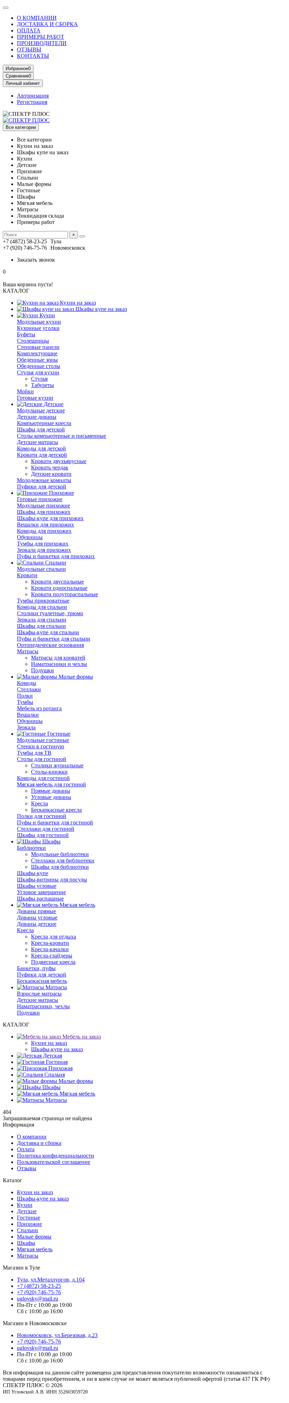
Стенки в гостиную (40, 746)
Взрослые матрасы (39, 994)
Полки (25, 696)
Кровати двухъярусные (58, 461)
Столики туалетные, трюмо (50, 613)
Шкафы (51, 841)
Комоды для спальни (42, 607)
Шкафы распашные (40, 899)
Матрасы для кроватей (58, 658)
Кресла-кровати (50, 943)
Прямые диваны (50, 791)
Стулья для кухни (38, 372)
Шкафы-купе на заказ (57, 1049)
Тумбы (25, 702)
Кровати (27, 575)
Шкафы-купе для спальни (48, 632)
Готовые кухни (35, 398)
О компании (32, 1137)
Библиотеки (31, 848)
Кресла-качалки (50, 949)
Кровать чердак (49, 467)
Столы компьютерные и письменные (61, 436)
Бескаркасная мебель (42, 981)
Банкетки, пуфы (36, 968)
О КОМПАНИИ (37, 18)
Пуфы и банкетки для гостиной (55, 822)
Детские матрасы (37, 442)
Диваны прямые (36, 911)
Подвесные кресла (53, 962)
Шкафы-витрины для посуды (52, 880)
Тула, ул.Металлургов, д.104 (51, 1280)
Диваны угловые (37, 918)
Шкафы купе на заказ (100, 309)
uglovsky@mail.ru (37, 1299)
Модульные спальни (41, 569)
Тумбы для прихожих (42, 544)
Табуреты (42, 385)
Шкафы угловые (36, 886)
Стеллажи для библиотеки (62, 860)
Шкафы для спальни (41, 626)
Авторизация (33, 96)
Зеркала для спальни (41, 620)
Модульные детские (41, 410)
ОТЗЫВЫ (29, 49)
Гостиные (58, 734)
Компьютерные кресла (44, 423)
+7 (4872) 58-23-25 (39, 1286)
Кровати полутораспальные (64, 594)
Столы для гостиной (41, 759)
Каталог (12, 1180)
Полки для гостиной (41, 816)
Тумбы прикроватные (43, 601)
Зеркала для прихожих (44, 550)
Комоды (26, 683)
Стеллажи (29, 689)
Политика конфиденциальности (55, 1156)
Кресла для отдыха (53, 937)
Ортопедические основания (50, 645)
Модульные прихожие (43, 506)
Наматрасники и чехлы (59, 664)
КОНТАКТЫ (33, 56)
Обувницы (30, 537)
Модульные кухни (39, 322)
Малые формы (75, 677)
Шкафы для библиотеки (60, 867)
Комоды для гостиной (43, 778)
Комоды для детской (41, 448)
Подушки (42, 670)
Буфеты (26, 334)
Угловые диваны (51, 797)
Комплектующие (37, 353)
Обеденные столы (38, 366)
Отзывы (26, 1168)
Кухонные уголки (38, 328)
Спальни (55, 563)
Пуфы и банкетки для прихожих (56, 556)
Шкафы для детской (41, 429)
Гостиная (56, 1062)
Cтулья (39, 379)
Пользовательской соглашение (53, 1162)
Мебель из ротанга (39, 708)
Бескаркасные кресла (56, 810)
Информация (18, 1125)
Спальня (54, 1075)
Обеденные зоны (37, 360)
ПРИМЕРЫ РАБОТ (40, 37)
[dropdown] (5, 8)
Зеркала (26, 727)
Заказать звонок (36, 260)
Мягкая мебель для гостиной (51, 784)
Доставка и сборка (39, 1143)
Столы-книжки (49, 772)
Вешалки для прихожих (45, 525)
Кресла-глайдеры (51, 956)
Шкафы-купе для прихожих (50, 518)
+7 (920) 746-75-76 (39, 1292)
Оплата (26, 1149)
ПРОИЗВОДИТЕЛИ (42, 43)
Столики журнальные (57, 765)
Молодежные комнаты (44, 480)
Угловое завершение (41, 892)
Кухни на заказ (77, 303)
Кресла (39, 803)
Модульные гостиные (43, 740)
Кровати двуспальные (57, 582)
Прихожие (61, 493)
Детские (52, 404)
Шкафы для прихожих (43, 512)
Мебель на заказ (81, 1037)
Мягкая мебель (76, 905)
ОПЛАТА (29, 30)
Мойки (25, 391)
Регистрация (32, 102)
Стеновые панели (38, 347)
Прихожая (60, 1068)
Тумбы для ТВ (34, 753)
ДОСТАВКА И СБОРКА (47, 24)
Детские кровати (51, 474)
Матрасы (27, 651)
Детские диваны (36, 417)
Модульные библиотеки (60, 854)
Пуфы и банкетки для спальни (53, 639)
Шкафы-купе (32, 873)
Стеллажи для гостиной (45, 829)
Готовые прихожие (39, 499)
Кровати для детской (42, 455)
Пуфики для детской (41, 487)
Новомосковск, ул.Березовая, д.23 (57, 1335)
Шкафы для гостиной (43, 835)
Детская (52, 1056)
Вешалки (28, 715)
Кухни (46, 315)
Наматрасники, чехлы (43, 1006)
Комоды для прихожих (44, 531)
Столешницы (33, 341)
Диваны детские (36, 924)
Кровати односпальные (59, 588)
